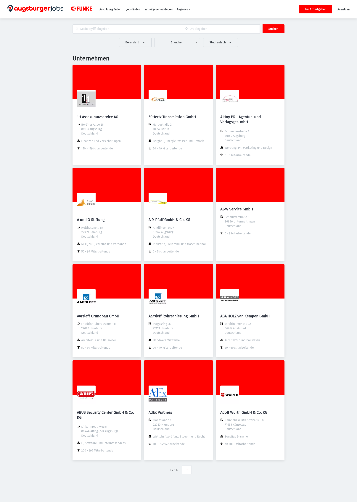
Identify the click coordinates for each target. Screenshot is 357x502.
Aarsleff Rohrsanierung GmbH (174, 316)
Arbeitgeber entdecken (159, 9)
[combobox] (127, 29)
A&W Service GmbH (236, 209)
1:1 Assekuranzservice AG (97, 117)
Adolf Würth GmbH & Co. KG (243, 412)
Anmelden (343, 9)
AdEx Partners (160, 412)
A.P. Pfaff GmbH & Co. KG (169, 219)
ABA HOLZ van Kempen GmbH (245, 316)
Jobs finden (133, 9)
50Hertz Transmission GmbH (172, 117)
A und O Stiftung (90, 219)
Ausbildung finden (110, 9)
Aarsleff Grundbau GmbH (98, 316)
